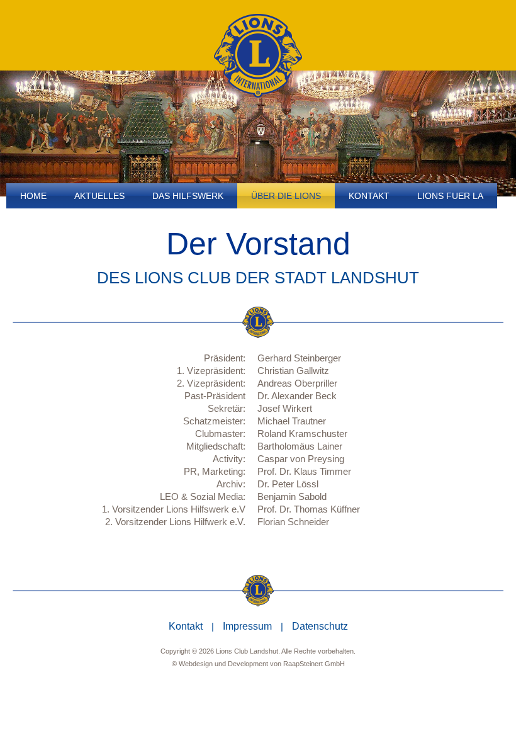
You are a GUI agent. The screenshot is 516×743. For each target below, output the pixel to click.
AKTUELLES (99, 196)
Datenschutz (320, 626)
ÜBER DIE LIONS (286, 196)
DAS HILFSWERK (187, 196)
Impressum (247, 626)
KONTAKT (369, 196)
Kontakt (186, 626)
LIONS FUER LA (450, 196)
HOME (33, 196)
